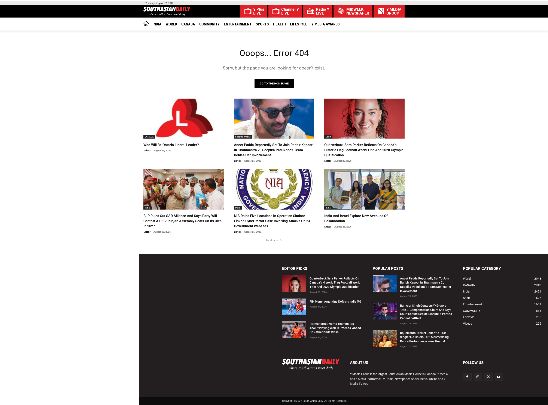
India (147, 207)
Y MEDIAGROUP (393, 11)
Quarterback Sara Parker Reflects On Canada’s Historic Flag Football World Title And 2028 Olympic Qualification (363, 150)
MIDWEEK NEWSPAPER (357, 11)
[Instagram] (478, 377)
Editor (146, 150)
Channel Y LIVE (290, 11)
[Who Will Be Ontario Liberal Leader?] (183, 119)
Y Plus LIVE (258, 11)
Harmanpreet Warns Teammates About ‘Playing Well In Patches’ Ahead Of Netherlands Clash (335, 328)
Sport (328, 136)
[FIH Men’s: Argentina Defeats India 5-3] (294, 307)
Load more (272, 240)
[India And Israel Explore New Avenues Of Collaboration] (364, 189)
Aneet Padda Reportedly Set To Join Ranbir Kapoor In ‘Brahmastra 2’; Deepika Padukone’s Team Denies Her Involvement (273, 150)
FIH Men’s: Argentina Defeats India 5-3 (336, 301)
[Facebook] (467, 377)
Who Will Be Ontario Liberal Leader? (171, 145)
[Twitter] (488, 377)
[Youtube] (499, 377)
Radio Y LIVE (322, 11)
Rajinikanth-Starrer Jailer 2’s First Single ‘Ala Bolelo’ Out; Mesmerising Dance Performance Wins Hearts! (424, 337)
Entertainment (242, 136)
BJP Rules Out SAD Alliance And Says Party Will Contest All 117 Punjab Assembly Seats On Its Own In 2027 (182, 221)
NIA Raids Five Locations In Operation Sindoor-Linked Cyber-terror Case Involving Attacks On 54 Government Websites (272, 221)
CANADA (149, 136)
